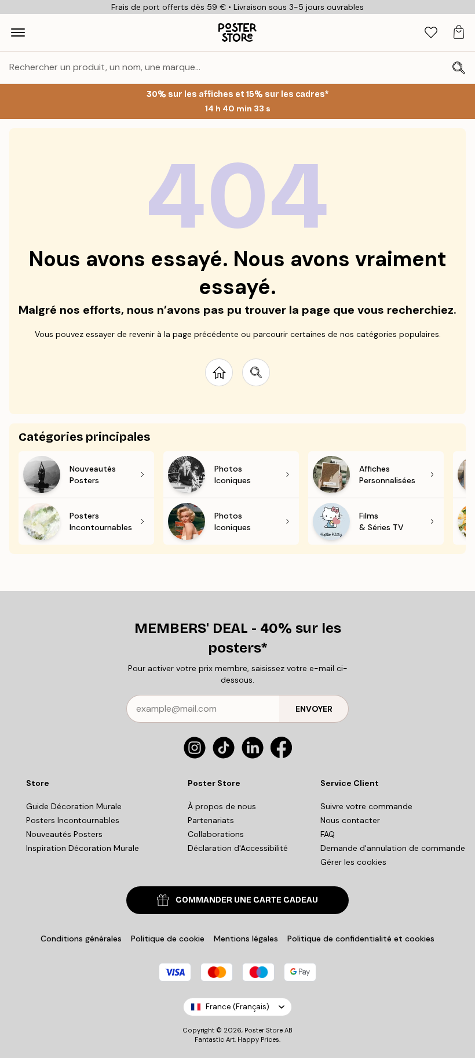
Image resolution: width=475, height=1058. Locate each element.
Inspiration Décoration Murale (82, 848)
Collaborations (216, 834)
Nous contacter (350, 820)
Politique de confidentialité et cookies (360, 938)
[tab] (431, 33)
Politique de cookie (167, 938)
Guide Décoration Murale (74, 806)
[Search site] (256, 372)
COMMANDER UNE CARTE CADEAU (247, 900)
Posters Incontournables (72, 820)
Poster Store (263, 1030)
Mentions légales (246, 938)
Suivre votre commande (366, 806)
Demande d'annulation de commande (392, 848)
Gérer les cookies (353, 862)
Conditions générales (81, 938)
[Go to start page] (219, 372)
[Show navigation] (18, 32)
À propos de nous (222, 806)
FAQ (327, 834)
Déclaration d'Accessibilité (238, 848)
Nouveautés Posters (64, 834)
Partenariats (211, 820)
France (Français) (237, 1007)
